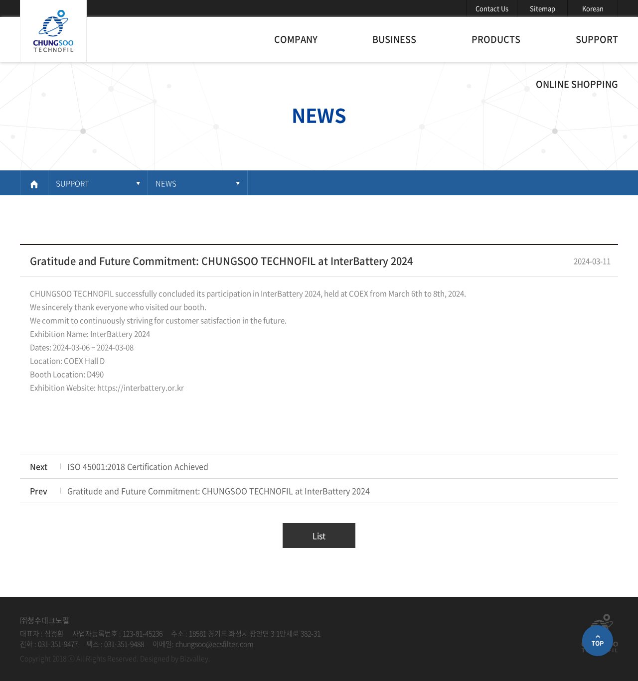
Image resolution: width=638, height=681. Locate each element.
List (319, 536)
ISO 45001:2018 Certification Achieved (137, 466)
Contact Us (492, 8)
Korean (593, 8)
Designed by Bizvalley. (175, 658)
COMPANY (296, 39)
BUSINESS (394, 39)
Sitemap (542, 8)
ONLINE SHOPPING (577, 84)
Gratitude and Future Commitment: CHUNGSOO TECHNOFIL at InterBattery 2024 (218, 491)
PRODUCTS (496, 39)
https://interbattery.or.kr (140, 387)
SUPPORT (597, 39)
